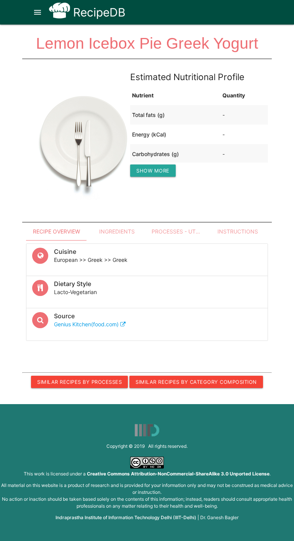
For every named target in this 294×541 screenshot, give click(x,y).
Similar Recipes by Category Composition (196, 382)
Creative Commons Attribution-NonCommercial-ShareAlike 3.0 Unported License (178, 474)
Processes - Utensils (179, 231)
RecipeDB (98, 12)
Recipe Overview (56, 231)
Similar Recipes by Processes (79, 382)
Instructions (237, 231)
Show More (153, 171)
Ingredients (117, 231)
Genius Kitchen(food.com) (87, 324)
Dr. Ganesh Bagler (219, 517)
